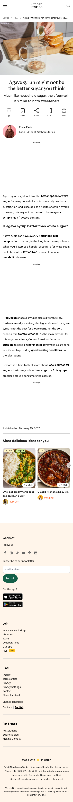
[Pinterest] (29, 553)
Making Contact (12, 738)
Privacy (7, 682)
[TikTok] (17, 553)
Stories (6, 17)
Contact (7, 691)
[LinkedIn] (35, 553)
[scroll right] (70, 465)
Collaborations (11, 642)
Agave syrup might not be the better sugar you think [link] (44, 18)
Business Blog (11, 734)
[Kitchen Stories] (36, 5)
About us (8, 634)
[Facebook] (5, 553)
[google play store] (36, 605)
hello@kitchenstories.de (56, 770)
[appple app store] (36, 597)
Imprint (7, 674)
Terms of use (10, 678)
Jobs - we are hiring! (14, 630)
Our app (7, 646)
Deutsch (7, 707)
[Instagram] (11, 553)
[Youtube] (23, 553)
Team (6, 638)
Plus (8, 650)
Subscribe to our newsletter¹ (19, 561)
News (16, 18)
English (19, 707)
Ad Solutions (10, 730)
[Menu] (5, 5)
